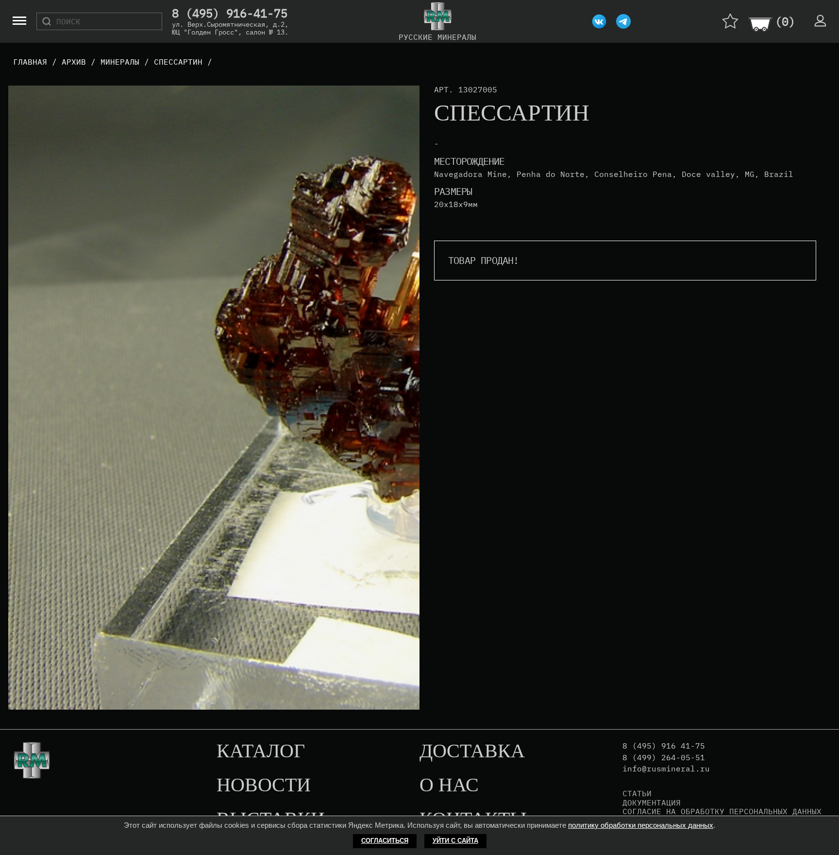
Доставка (472, 751)
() (785, 21)
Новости (264, 785)
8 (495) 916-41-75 (229, 13)
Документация (651, 802)
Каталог (261, 751)
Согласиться (384, 840)
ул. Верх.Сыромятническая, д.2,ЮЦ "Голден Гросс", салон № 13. (230, 28)
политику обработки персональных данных (640, 825)
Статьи (637, 793)
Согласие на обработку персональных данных (722, 811)
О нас (449, 785)
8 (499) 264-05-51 (663, 757)
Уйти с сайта (455, 840)
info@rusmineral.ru (666, 768)
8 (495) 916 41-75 (663, 745)
